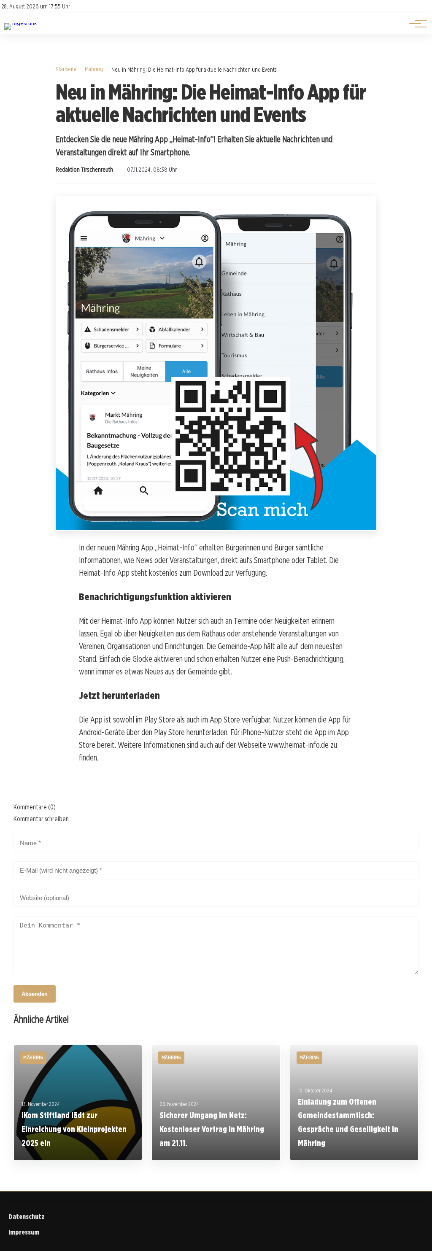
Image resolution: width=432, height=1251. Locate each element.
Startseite (66, 69)
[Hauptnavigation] (415, 23)
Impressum (23, 1232)
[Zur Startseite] (20, 23)
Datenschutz (26, 1217)
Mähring (94, 69)
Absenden (35, 994)
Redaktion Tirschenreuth (84, 169)
